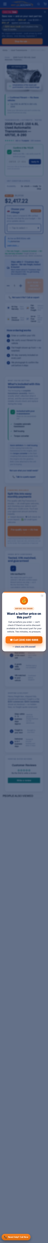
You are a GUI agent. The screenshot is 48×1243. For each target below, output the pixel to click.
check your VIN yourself (25, 646)
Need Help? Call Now (16, 1237)
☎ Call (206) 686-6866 (24, 639)
